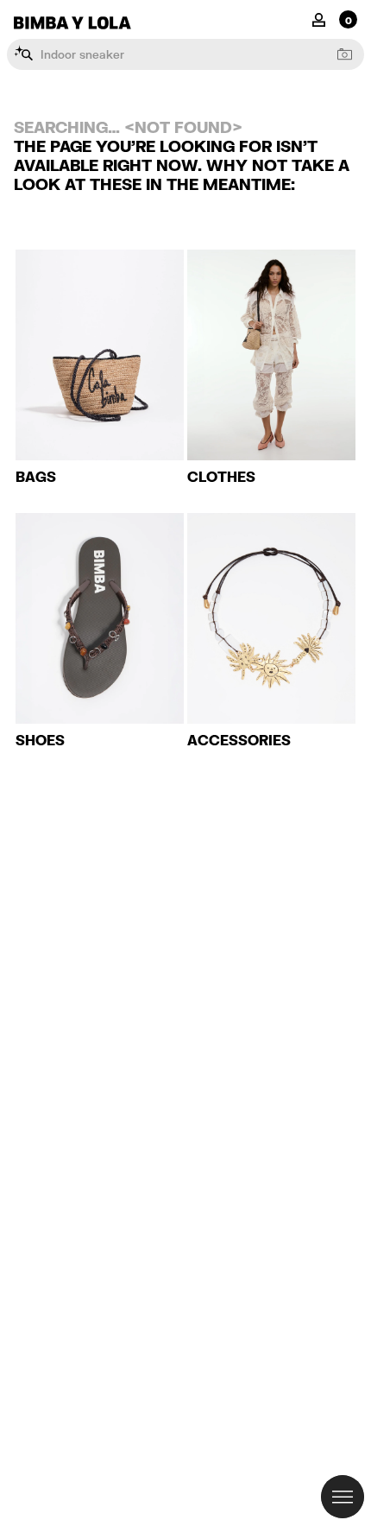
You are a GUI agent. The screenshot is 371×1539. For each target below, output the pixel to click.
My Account (318, 18)
